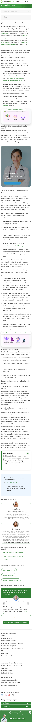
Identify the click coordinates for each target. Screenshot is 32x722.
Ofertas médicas (6, 651)
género (5, 99)
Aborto (3, 635)
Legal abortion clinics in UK (9, 685)
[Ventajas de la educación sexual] (16, 116)
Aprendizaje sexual (9, 570)
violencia (5, 105)
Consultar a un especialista (12, 183)
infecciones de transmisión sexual (12, 80)
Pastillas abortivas (6, 638)
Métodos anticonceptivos (8, 645)
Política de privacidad (7, 670)
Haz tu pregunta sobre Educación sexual (16, 622)
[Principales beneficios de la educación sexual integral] (16, 339)
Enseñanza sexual (8, 575)
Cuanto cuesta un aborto (8, 640)
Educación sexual (6, 656)
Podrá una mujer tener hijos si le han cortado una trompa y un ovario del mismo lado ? (15, 592)
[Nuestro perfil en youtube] (9, 695)
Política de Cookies (7, 673)
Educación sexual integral (10, 580)
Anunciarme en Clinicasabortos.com (11, 665)
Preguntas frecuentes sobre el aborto (12, 643)
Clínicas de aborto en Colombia (10, 682)
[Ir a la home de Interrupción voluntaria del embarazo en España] (10, 1)
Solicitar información (18, 718)
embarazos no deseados (15, 78)
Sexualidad (6, 560)
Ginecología (4, 653)
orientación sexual (8, 246)
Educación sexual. (12, 482)
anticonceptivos (5, 42)
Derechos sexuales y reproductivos (13, 552)
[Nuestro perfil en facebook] (2, 695)
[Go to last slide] (4, 603)
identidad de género (20, 246)
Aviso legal (4, 668)
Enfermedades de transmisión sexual (13, 556)
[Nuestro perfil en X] (13, 695)
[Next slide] (28, 603)
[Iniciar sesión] (25, 2)
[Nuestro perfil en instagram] (6, 695)
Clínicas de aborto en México (9, 680)
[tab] (14, 617)
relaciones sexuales (12, 76)
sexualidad (4, 33)
